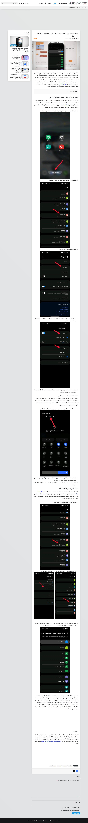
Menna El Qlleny (74, 38)
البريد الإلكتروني (77, 802)
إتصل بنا (44, 820)
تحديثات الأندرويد (63, 3)
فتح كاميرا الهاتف (63, 84)
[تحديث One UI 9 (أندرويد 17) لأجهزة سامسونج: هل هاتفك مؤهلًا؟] (25, 70)
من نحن (29, 820)
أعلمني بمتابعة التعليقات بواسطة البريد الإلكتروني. (70, 807)
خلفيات (41, 3)
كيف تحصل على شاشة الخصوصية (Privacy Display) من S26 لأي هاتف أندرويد (19, 50)
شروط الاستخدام (50, 820)
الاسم (79, 796)
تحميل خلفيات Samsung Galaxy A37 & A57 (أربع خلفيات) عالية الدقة (15, 57)
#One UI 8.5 (78, 7)
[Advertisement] (44, 19)
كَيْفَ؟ (54, 3)
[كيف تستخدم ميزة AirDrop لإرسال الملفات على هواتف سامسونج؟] (25, 63)
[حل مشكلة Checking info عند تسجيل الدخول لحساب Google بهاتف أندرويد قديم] (25, 76)
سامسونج (59, 765)
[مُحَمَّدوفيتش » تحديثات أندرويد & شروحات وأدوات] (78, 3)
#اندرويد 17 (84, 7)
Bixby (67, 105)
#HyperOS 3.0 (72, 7)
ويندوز (49, 3)
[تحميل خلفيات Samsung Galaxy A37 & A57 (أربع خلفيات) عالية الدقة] (25, 57)
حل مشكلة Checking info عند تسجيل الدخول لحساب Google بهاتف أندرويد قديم (15, 76)
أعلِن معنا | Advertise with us (37, 820)
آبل (45, 3)
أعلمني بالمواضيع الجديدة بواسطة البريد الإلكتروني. (70, 810)
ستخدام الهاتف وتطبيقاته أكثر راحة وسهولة (51, 741)
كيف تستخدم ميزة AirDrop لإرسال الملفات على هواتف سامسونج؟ (15, 63)
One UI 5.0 (70, 765)
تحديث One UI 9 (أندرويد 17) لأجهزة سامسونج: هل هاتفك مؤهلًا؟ (15, 70)
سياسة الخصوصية (57, 820)
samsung (64, 765)
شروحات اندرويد (53, 765)
